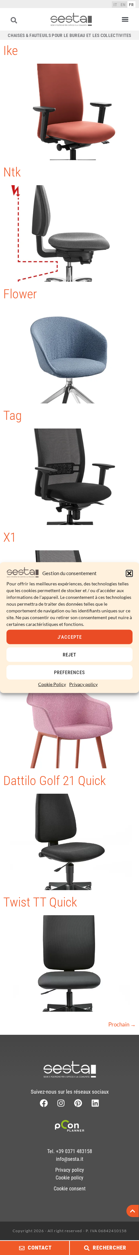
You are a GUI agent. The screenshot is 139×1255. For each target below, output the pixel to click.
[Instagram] (61, 1103)
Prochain (122, 1024)
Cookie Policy (52, 684)
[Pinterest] (78, 1103)
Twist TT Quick (40, 902)
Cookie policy (69, 1178)
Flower (20, 294)
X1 (9, 537)
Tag (12, 415)
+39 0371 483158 (74, 1151)
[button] (129, 573)
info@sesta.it (69, 1159)
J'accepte (70, 637)
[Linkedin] (95, 1103)
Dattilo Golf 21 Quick (54, 780)
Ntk (12, 172)
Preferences (69, 672)
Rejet (69, 654)
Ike (10, 50)
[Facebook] (44, 1103)
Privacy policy (83, 684)
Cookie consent (70, 1189)
